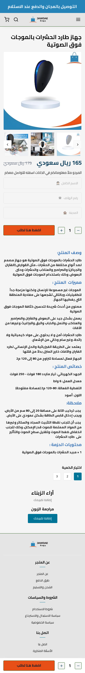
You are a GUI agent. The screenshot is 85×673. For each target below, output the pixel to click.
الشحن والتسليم (42, 587)
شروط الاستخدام (42, 609)
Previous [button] (77, 144)
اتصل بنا (42, 644)
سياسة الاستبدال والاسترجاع (42, 615)
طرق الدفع (42, 580)
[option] (42, 91)
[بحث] (15, 19)
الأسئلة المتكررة (42, 651)
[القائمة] (78, 19)
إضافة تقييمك (43, 518)
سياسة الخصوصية (42, 622)
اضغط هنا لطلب (29, 230)
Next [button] (7, 144)
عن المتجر (42, 574)
